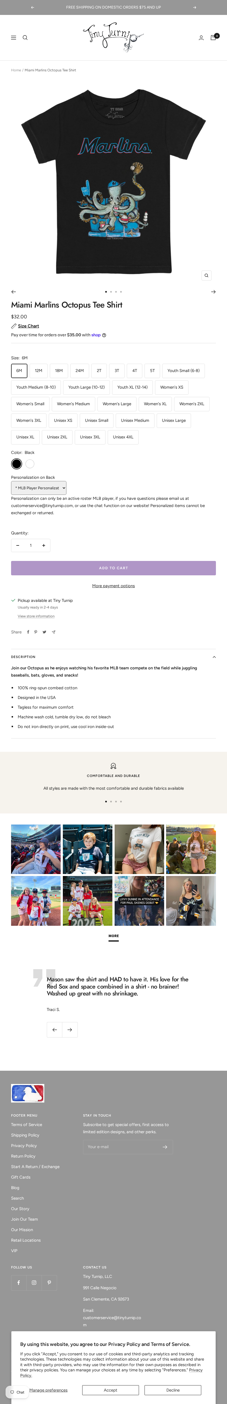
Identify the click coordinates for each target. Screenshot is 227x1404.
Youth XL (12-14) (132, 387)
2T (99, 370)
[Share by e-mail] (53, 632)
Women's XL (155, 403)
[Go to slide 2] (111, 292)
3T (117, 370)
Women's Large (117, 403)
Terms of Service (26, 1124)
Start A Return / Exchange (35, 1166)
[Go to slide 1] (106, 292)
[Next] (213, 292)
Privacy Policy (24, 1145)
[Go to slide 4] (121, 292)
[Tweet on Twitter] (44, 632)
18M (59, 370)
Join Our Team (24, 1219)
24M (80, 370)
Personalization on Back (33, 477)
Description (23, 657)
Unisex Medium (135, 420)
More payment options (113, 585)
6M (19, 370)
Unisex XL (25, 437)
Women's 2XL (191, 403)
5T (152, 370)
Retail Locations (26, 1240)
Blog (15, 1187)
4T (134, 370)
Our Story (20, 1208)
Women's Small (30, 403)
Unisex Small (96, 420)
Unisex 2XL (57, 437)
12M (38, 370)
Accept (110, 1390)
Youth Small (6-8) (183, 370)
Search (17, 1198)
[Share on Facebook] (28, 632)
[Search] (25, 37)
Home (16, 70)
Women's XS (171, 387)
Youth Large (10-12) (86, 387)
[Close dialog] (214, 1301)
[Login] (201, 37)
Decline (173, 1390)
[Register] (165, 1147)
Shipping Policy (25, 1135)
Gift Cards (20, 1177)
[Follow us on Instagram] (34, 1282)
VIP (14, 1250)
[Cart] (213, 37)
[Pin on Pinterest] (35, 632)
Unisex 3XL (90, 437)
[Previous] (13, 292)
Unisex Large (174, 420)
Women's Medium (73, 403)
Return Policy (23, 1156)
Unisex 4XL (123, 437)
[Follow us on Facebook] (18, 1282)
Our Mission (22, 1229)
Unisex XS (63, 420)
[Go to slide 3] (116, 292)
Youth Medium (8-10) (36, 387)
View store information (36, 616)
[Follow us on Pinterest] (49, 1282)
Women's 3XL (28, 420)
